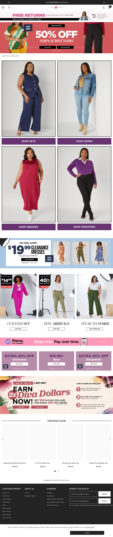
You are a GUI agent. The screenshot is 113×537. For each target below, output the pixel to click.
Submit (104, 494)
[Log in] (104, 7)
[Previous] (9, 2)
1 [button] (55, 471)
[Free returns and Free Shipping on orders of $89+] (56, 15)
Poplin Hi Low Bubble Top (98, 463)
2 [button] (58, 471)
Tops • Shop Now (76, 2)
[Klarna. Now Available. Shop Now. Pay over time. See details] (56, 342)
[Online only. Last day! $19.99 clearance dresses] (56, 253)
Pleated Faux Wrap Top (70, 463)
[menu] (3, 7)
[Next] (104, 2)
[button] (3, 439)
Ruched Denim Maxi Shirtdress (15, 463)
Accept (87, 533)
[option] (15, 446)
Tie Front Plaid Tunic (42, 463)
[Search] (9, 7)
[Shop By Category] (56, 56)
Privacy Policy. (90, 527)
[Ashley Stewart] (29, 103)
